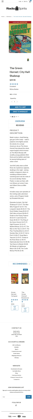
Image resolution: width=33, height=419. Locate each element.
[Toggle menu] (2, 2)
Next (29, 264)
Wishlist (16, 347)
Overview (20, 121)
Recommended (20, 264)
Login (20, 1)
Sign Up (25, 1)
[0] (28, 1)
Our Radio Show (16, 371)
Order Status (16, 353)
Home (2, 16)
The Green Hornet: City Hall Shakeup (22, 16)
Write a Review (14, 89)
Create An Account (16, 351)
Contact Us (16, 379)
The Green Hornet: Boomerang (25, 295)
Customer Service (16, 375)
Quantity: (13, 98)
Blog (16, 373)
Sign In (16, 349)
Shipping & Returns (16, 355)
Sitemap (16, 357)
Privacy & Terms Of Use (16, 377)
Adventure (8, 16)
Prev (27, 264)
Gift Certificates (16, 345)
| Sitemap (21, 413)
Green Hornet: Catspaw (14, 294)
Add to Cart (14, 308)
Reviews (20, 125)
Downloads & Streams (16, 369)
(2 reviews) (13, 86)
